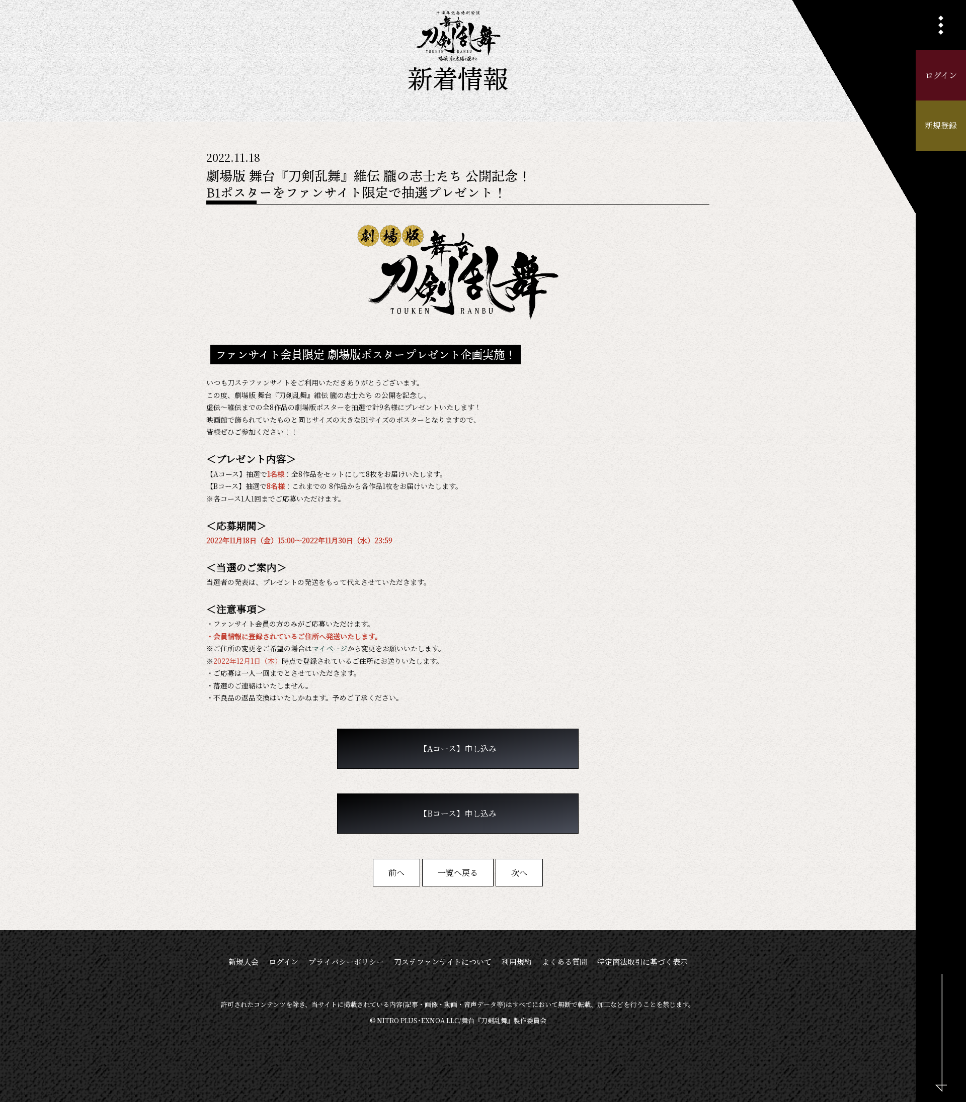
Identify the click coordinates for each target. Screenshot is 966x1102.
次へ (519, 872)
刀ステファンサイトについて (443, 961)
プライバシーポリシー (346, 961)
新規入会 (243, 961)
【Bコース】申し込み (458, 813)
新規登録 (941, 125)
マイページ (329, 648)
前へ (396, 872)
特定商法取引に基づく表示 (642, 961)
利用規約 (517, 961)
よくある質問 (564, 961)
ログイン (941, 75)
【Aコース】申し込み (458, 748)
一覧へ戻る (458, 872)
